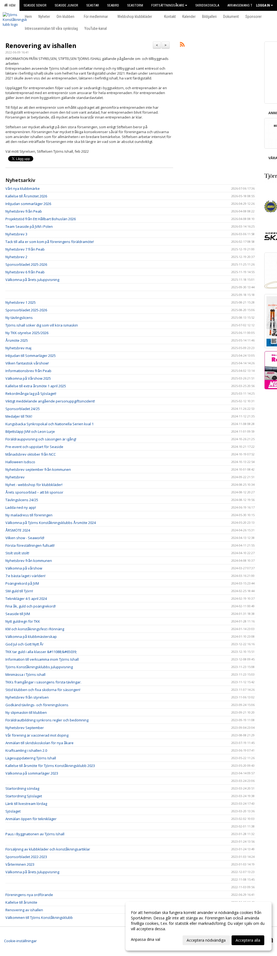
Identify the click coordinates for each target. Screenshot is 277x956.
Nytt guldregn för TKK (22, 621)
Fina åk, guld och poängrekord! (30, 606)
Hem (11, 5)
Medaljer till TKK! (18, 416)
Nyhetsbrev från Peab (23, 211)
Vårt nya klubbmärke (22, 188)
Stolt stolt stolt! (17, 553)
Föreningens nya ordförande (29, 894)
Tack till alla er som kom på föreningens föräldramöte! (49, 241)
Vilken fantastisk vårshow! (27, 363)
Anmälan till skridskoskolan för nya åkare (39, 742)
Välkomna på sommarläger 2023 (31, 773)
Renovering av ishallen (40, 45)
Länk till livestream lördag (26, 803)
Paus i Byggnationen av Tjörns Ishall (34, 834)
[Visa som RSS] (182, 45)
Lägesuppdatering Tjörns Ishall (30, 758)
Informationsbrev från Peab (28, 370)
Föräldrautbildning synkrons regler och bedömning (46, 720)
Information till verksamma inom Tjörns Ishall (42, 659)
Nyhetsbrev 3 (16, 234)
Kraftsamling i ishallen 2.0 (26, 750)
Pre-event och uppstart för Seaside (34, 446)
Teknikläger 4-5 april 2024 (26, 598)
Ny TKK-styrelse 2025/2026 (26, 332)
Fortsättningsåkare (167, 5)
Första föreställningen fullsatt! (30, 545)
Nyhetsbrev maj (18, 348)
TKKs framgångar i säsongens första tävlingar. (43, 682)
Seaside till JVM (17, 613)
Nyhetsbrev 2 (16, 256)
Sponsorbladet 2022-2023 (26, 856)
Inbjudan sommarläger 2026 (28, 203)
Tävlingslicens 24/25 (21, 499)
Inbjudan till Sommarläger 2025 (30, 355)
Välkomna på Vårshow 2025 (28, 378)
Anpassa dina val (145, 939)
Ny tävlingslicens (19, 317)
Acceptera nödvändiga (206, 940)
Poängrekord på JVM (22, 583)
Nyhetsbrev (15, 477)
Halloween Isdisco (20, 461)
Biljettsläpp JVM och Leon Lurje (30, 431)
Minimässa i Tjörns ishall (25, 674)
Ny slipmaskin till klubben (26, 712)
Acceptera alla (248, 940)
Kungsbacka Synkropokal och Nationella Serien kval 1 (49, 423)
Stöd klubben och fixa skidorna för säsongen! (42, 689)
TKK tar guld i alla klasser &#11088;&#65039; (41, 651)
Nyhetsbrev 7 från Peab (25, 249)
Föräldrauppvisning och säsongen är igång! (40, 439)
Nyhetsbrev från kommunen (28, 560)
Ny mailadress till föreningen (28, 515)
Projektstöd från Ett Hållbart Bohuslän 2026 (40, 218)
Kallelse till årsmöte (21, 902)
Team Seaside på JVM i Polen (29, 226)
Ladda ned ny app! (20, 507)
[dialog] (199, 926)
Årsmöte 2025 (16, 340)
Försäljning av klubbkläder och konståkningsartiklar (47, 849)
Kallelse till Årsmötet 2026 (26, 196)
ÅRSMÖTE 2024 (17, 530)
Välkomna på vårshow (23, 568)
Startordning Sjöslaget (23, 796)
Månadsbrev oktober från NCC (30, 454)
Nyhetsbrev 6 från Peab (25, 272)
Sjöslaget (13, 811)
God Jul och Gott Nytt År (24, 644)
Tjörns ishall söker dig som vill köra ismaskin (41, 325)
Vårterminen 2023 (19, 864)
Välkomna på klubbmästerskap (31, 636)
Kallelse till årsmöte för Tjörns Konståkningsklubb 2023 (50, 765)
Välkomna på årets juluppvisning (32, 279)
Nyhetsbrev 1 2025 (20, 302)
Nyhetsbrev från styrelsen (27, 697)
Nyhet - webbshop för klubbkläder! (33, 484)
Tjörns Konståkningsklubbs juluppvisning (39, 666)
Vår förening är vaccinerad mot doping (36, 735)
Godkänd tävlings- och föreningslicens (36, 704)
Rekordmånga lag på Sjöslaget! (30, 393)
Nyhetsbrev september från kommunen (38, 469)
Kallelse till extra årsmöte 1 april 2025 (35, 385)
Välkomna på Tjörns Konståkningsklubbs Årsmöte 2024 (50, 522)
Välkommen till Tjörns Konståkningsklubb (39, 917)
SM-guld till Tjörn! (19, 591)
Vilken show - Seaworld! (24, 537)
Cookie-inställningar (20, 940)
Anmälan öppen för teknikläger (31, 818)
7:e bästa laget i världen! (25, 575)
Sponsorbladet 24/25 (22, 408)
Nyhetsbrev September (24, 727)
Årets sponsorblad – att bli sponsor (34, 492)
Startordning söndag (22, 788)
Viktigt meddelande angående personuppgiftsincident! (50, 401)
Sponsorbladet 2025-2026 (26, 264)
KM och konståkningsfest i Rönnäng (34, 628)
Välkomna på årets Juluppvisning (32, 871)
